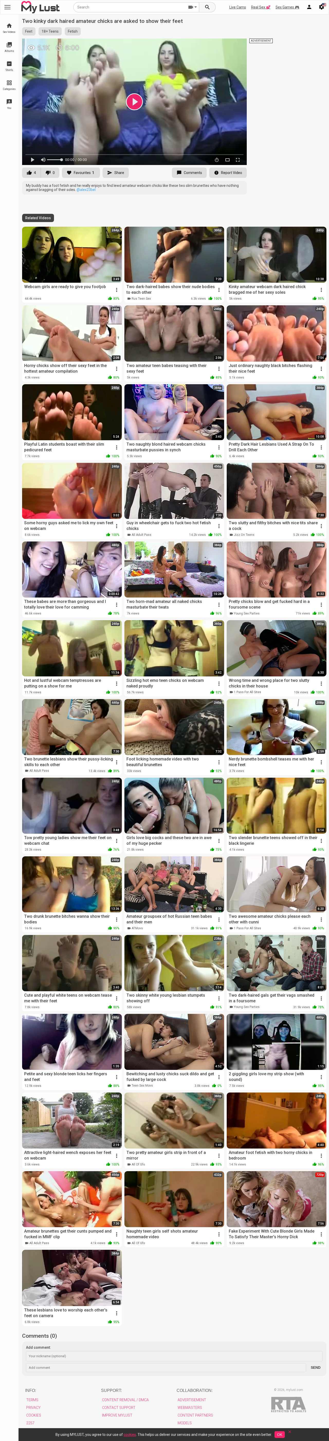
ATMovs (137, 928)
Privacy (33, 1408)
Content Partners (195, 1415)
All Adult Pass (141, 535)
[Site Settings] (321, 7)
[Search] (207, 7)
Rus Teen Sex (141, 298)
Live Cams (237, 7)
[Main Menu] (7, 7)
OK (279, 1435)
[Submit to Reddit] (226, 44)
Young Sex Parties (247, 613)
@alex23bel (86, 190)
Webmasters (190, 1408)
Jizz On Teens (244, 535)
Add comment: (38, 1347)
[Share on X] (237, 44)
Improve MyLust (117, 1415)
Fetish (73, 31)
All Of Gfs (138, 1164)
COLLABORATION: (195, 1390)
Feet (28, 31)
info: (30, 1390)
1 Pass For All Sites (247, 692)
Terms (32, 1400)
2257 (30, 1423)
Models (185, 1423)
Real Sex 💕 (260, 7)
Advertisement (192, 1400)
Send (316, 1367)
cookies (130, 1435)
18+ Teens (50, 31)
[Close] (289, 1433)
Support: (111, 1390)
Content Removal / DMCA (125, 1400)
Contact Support (118, 1408)
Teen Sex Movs (142, 1085)
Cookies (33, 1415)
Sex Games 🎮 (287, 7)
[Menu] (309, 7)
